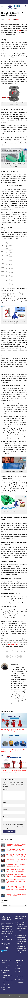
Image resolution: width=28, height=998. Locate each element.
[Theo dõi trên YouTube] (7, 947)
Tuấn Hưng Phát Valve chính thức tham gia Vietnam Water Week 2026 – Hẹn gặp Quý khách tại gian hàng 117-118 (16, 888)
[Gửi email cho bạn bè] (15, 656)
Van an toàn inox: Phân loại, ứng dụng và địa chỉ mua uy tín (16, 895)
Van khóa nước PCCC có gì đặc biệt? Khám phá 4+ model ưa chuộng (13, 730)
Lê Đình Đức (19, 19)
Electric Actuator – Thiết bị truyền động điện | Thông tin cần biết (15, 850)
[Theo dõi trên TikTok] (5, 944)
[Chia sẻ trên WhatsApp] (7, 656)
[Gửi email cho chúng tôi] (8, 944)
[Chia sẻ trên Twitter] (12, 656)
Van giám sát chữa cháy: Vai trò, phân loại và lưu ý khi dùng (16, 860)
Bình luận (5, 789)
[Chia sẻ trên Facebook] (9, 656)
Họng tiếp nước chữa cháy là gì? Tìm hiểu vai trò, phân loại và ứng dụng (13, 771)
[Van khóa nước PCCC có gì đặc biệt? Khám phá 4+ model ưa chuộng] (14, 720)
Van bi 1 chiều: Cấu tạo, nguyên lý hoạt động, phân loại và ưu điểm (15, 870)
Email (5, 809)
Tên (4, 802)
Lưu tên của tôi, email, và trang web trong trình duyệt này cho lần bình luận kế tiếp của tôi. (13, 826)
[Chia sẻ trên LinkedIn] (21, 656)
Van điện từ (20, 982)
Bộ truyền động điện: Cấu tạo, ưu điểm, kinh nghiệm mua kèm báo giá (16, 875)
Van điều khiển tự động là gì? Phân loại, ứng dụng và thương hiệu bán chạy (15, 881)
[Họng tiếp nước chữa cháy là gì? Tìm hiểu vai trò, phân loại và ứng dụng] (14, 762)
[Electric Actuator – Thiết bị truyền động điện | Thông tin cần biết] (14, 741)
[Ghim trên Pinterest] (18, 656)
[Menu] (2, 7)
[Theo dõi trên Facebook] (2, 944)
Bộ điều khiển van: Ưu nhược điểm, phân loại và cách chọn (15, 865)
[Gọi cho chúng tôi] (11, 944)
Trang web (5, 817)
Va (18, 968)
